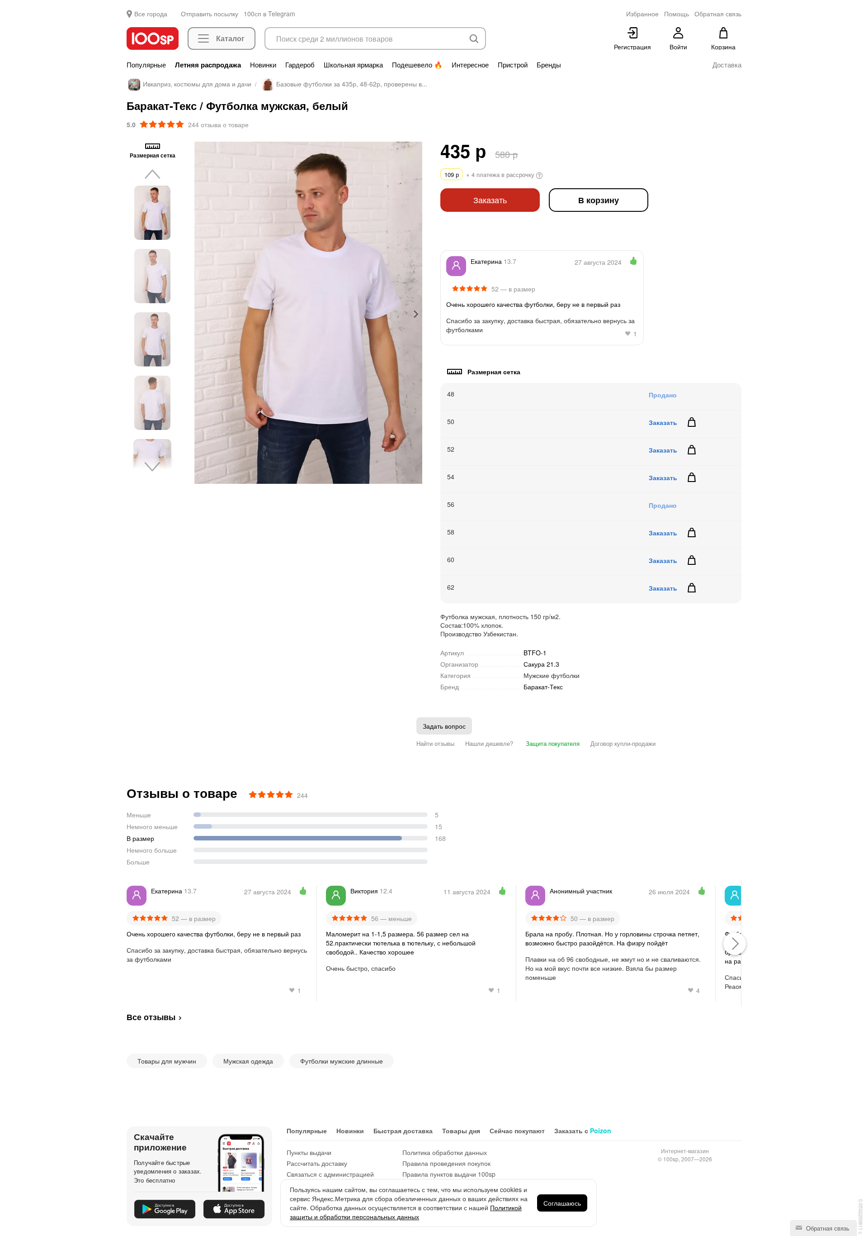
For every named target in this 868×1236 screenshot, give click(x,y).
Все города (150, 13)
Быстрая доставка (403, 1130)
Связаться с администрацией (330, 1174)
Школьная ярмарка (353, 64)
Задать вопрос (444, 725)
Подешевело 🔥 (417, 64)
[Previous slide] (201, 314)
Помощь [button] (676, 13)
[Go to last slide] (152, 175)
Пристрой (513, 64)
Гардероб (300, 64)
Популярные (146, 64)
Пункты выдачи (309, 1152)
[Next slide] (415, 314)
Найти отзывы (435, 743)
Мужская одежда (248, 1060)
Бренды (549, 64)
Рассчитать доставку (317, 1163)
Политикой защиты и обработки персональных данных (406, 1212)
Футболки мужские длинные (341, 1060)
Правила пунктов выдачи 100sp (448, 1174)
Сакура (541, 663)
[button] (152, 213)
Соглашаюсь (562, 1202)
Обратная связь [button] (717, 13)
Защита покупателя (552, 743)
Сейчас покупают (517, 1130)
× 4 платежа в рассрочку (490, 174)
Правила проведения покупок (446, 1163)
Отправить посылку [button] (209, 13)
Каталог (230, 38)
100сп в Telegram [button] (269, 13)
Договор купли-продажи (623, 743)
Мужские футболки (552, 675)
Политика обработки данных (444, 1152)
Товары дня (461, 1130)
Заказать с (582, 1130)
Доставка (726, 64)
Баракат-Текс (543, 686)
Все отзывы (151, 1016)
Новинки (263, 64)
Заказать (490, 199)
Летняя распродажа (208, 64)
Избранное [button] (642, 13)
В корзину (598, 199)
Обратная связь (826, 1228)
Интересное (470, 64)
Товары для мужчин (166, 1060)
